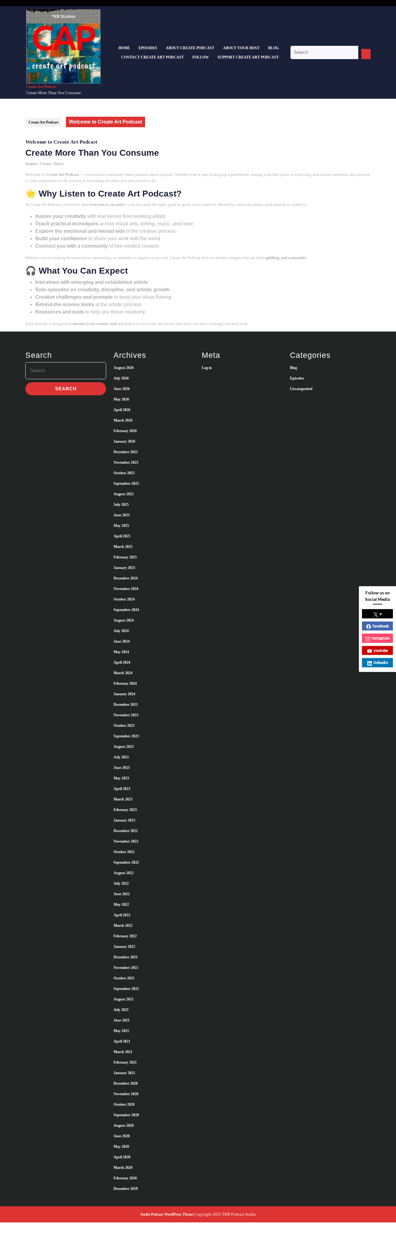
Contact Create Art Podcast (152, 57)
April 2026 (122, 410)
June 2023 (122, 768)
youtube (380, 650)
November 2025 (126, 462)
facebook (380, 625)
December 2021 (126, 957)
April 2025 (122, 536)
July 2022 (121, 883)
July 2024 (121, 631)
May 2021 (121, 1031)
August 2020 (124, 1125)
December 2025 (126, 452)
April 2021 (122, 1041)
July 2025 (121, 504)
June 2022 (122, 894)
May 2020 (121, 1146)
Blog (273, 48)
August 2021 (124, 999)
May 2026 (121, 399)
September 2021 (126, 989)
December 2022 (126, 831)
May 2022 (121, 904)
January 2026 (124, 441)
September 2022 (126, 862)
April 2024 (122, 662)
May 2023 (121, 778)
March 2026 (123, 420)
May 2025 (121, 525)
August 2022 (124, 873)
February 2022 (125, 936)
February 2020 (125, 1178)
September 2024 (126, 610)
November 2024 (126, 589)
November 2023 (126, 715)
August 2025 (124, 494)
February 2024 (125, 683)
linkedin (380, 662)
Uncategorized (301, 389)
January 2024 (124, 694)
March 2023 (123, 799)
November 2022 (126, 841)
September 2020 (126, 1115)
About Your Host (241, 48)
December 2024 (126, 578)
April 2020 (122, 1157)
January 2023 (124, 820)
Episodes (148, 48)
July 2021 (121, 1010)
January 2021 (124, 1073)
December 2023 (126, 704)
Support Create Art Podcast (248, 57)
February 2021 (125, 1062)
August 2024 (124, 620)
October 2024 (124, 599)
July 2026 (121, 378)
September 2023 (126, 736)
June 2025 (122, 515)
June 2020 (122, 1136)
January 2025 (124, 568)
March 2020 (123, 1167)
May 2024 (121, 652)
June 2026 (122, 389)
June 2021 (122, 1020)
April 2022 (122, 915)
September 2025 (126, 483)
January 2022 (124, 946)
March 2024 (123, 673)
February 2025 (125, 557)
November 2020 (126, 1094)
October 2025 (124, 473)
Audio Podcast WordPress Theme (166, 1214)
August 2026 (124, 368)
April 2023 (122, 789)
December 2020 (126, 1083)
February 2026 (125, 431)
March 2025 (123, 546)
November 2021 (126, 967)
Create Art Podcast (41, 87)
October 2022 (124, 852)
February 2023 (125, 810)
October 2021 (124, 978)
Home (124, 48)
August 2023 (124, 746)
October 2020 (124, 1104)
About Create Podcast (190, 48)
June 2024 (122, 641)
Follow (200, 57)
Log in (207, 368)
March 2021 (123, 1052)
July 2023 (121, 757)
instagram (381, 638)
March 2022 (123, 925)
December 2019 (126, 1188)
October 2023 (124, 725)
